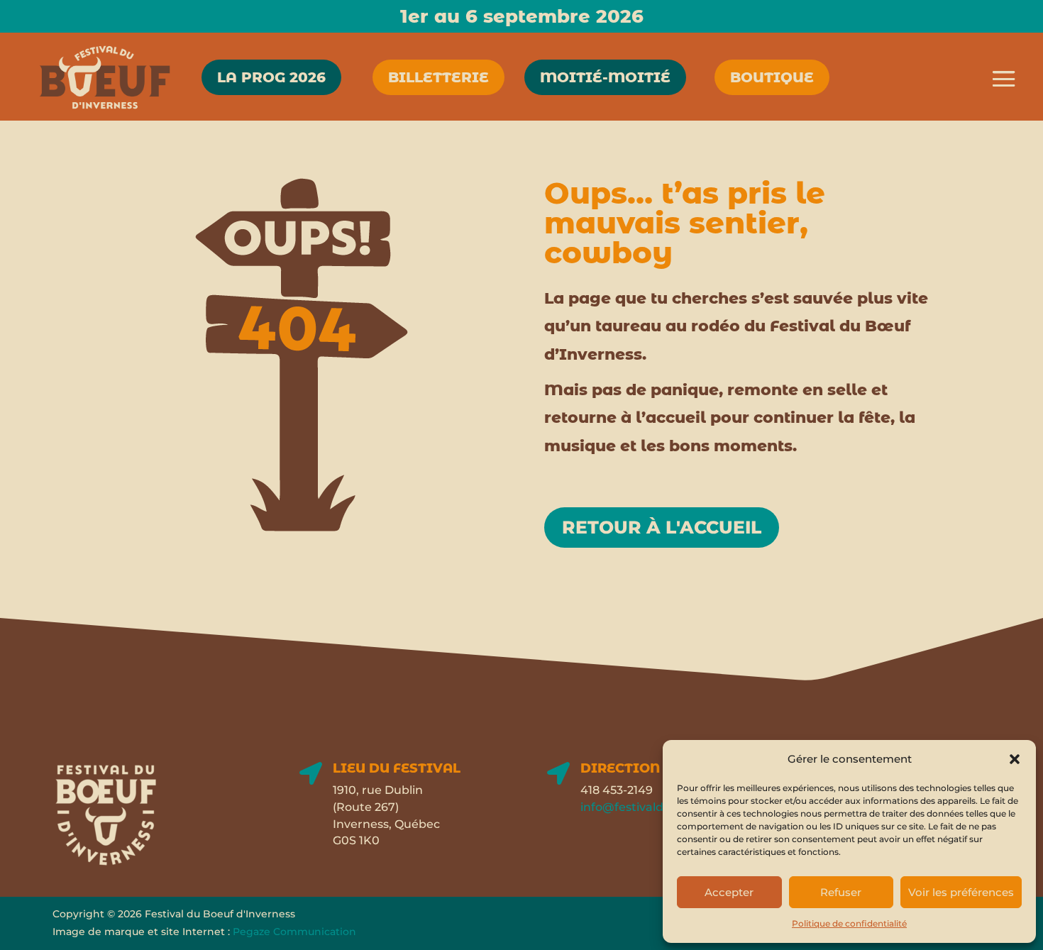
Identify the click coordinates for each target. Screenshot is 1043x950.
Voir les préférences (961, 892)
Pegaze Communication (294, 931)
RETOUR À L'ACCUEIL (661, 527)
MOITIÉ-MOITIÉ (605, 77)
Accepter (729, 892)
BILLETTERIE (438, 77)
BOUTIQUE (772, 77)
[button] (1015, 759)
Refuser (840, 892)
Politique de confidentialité (849, 923)
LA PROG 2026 (271, 77)
